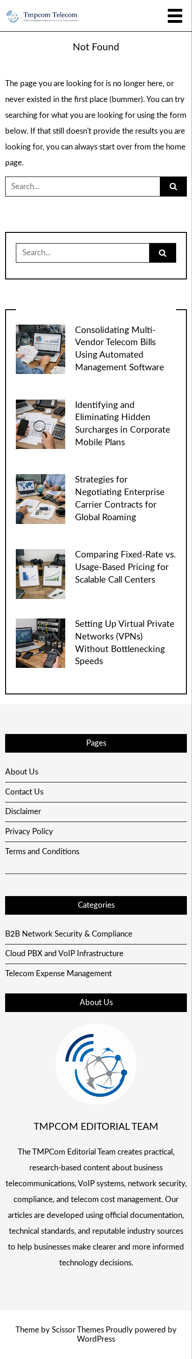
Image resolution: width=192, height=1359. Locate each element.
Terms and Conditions (42, 852)
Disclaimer (23, 811)
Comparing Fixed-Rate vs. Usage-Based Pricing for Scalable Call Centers (125, 567)
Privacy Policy (29, 832)
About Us (21, 772)
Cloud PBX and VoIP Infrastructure (64, 954)
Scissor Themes (78, 1330)
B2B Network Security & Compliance (68, 934)
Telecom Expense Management (58, 974)
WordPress (96, 1339)
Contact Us (24, 792)
